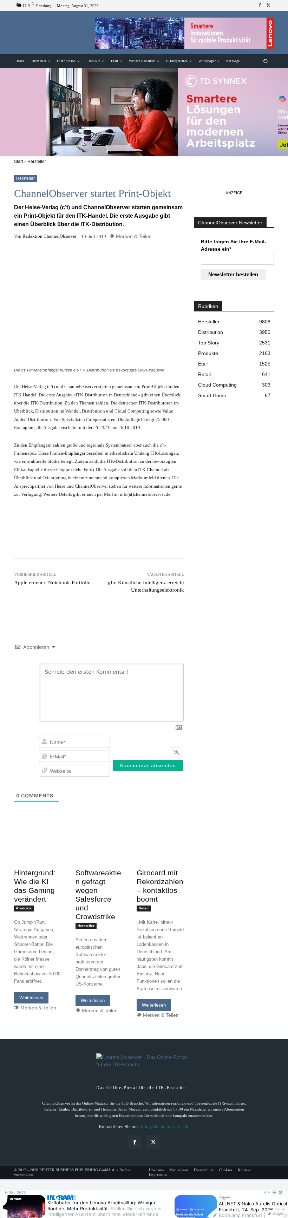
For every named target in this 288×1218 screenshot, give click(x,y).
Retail (144, 908)
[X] (268, 5)
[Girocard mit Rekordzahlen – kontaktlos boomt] (160, 853)
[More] (177, 255)
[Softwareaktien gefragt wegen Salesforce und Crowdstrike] (99, 853)
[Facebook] (260, 5)
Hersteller (36, 161)
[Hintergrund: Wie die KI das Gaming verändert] (37, 853)
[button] (266, 61)
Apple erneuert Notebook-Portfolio (52, 582)
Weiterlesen (31, 997)
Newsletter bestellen (233, 274)
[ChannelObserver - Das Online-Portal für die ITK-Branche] (50, 32)
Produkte (24, 908)
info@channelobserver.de (165, 1126)
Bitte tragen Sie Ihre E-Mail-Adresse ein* (233, 245)
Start (18, 161)
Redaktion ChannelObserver (49, 236)
